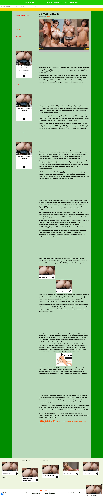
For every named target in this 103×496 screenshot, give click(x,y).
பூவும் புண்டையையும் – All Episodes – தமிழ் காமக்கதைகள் (24, 6)
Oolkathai (42, 421)
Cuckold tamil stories (39, 2)
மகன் (56, 422)
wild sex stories (43, 420)
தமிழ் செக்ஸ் (44, 422)
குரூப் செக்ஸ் (83, 421)
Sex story (50, 421)
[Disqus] (64, 440)
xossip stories (71, 421)
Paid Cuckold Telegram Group (23, 19)
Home (44, 2)
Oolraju (46, 421)
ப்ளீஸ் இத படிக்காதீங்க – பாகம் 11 (46, 425)
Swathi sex (54, 421)
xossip (66, 421)
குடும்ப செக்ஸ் (77, 421)
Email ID (18, 29)
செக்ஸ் (40, 422)
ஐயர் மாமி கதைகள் (51, 420)
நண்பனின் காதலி (51, 422)
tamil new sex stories (61, 421)
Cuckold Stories (43, 490)
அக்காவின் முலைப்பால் (45, 424)
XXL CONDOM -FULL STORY (6, 6)
